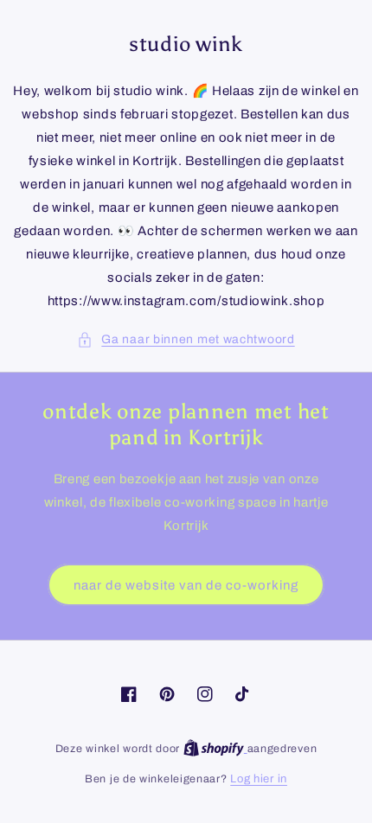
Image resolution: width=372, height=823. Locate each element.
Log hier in (258, 779)
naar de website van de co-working (186, 585)
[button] (185, 339)
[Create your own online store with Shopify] (215, 749)
